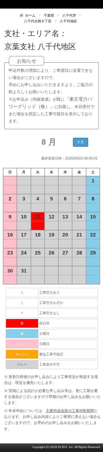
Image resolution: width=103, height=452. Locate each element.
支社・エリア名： (35, 33)
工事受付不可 (49, 365)
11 (37, 217)
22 (93, 235)
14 (79, 217)
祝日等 (44, 323)
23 (10, 253)
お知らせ (26, 61)
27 (65, 253)
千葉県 (49, 15)
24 (24, 253)
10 (24, 217)
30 (10, 271)
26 (51, 253)
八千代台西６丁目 (38, 21)
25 (38, 253)
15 (93, 217)
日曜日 (44, 344)
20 (65, 235)
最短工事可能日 (51, 354)
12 (51, 217)
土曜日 (44, 334)
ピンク (22, 344)
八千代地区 (68, 21)
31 (24, 271)
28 (79, 253)
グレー (22, 365)
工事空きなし (49, 313)
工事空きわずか (51, 303)
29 (93, 253)
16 (10, 235)
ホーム (30, 15)
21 (79, 235)
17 (24, 235)
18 (38, 235)
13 (65, 217)
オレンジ (22, 354)
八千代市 (69, 15)
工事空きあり (49, 292)
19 (51, 235)
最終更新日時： (53, 158)
